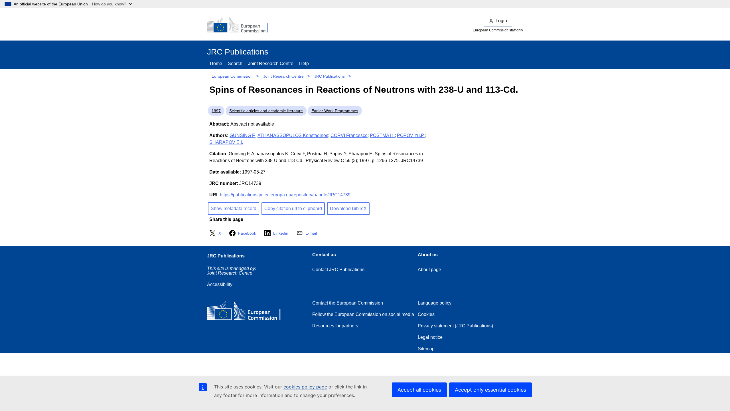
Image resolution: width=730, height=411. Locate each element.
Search (235, 63)
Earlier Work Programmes (334, 110)
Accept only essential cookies (490, 390)
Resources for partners (335, 325)
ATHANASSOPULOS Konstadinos (292, 135)
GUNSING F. (243, 135)
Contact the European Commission (347, 303)
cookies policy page (305, 387)
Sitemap (426, 348)
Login (501, 20)
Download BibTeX (348, 208)
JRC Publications (329, 76)
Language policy (434, 303)
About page (429, 269)
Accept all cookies (419, 390)
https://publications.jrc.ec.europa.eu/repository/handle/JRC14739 (285, 194)
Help (304, 63)
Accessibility (219, 284)
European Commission (232, 76)
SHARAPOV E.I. (226, 142)
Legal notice (430, 337)
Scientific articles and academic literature (266, 110)
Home (216, 63)
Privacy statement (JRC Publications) (455, 325)
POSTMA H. (382, 135)
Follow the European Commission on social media (363, 314)
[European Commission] (241, 25)
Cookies (426, 314)
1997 (216, 110)
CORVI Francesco (349, 135)
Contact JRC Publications (338, 269)
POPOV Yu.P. (411, 135)
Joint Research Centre (270, 63)
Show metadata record (233, 208)
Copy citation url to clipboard (293, 208)
